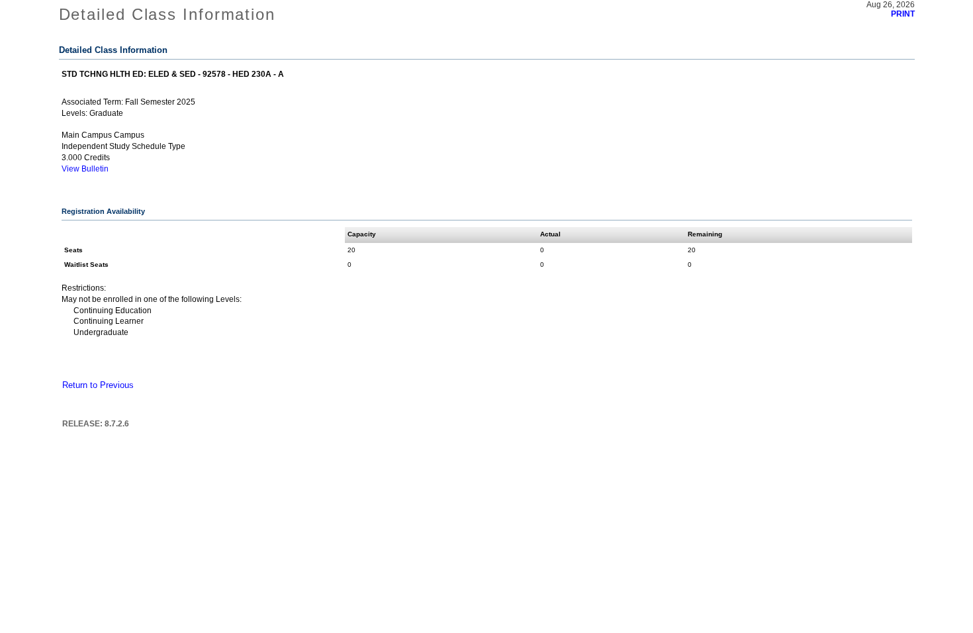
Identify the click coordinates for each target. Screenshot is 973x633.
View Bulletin (85, 169)
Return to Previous (98, 385)
